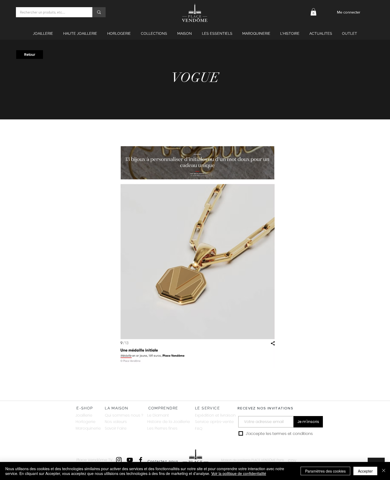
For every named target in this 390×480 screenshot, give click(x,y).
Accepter (365, 471)
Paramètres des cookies (325, 471)
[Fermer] (383, 471)
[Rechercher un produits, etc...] (99, 12)
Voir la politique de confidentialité (238, 473)
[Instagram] (119, 460)
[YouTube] (129, 460)
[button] (313, 11)
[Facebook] (140, 460)
